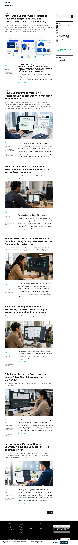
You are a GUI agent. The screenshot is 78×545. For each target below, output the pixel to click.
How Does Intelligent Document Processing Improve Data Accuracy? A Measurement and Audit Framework (26, 309)
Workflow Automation (10, 155)
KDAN (6, 67)
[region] (39, 542)
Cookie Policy (8, 543)
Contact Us (32, 531)
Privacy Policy (16, 535)
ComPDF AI (7, 429)
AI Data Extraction (8, 220)
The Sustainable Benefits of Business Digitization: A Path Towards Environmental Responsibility (65, 36)
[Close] (76, 542)
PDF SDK (7, 500)
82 (13, 512)
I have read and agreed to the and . (62, 529)
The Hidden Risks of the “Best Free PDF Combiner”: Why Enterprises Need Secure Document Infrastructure (28, 241)
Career (31, 528)
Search (57, 14)
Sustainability (32, 530)
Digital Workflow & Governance (28, 10)
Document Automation (8, 499)
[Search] (72, 16)
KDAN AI (9, 525)
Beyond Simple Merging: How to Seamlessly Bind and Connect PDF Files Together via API (27, 446)
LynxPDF (6, 293)
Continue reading (22, 82)
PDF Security (7, 294)
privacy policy (63, 529)
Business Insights (67, 10)
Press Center (42, 526)
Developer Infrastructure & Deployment (45, 10)
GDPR (23, 535)
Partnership (42, 525)
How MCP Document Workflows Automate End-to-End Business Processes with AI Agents (28, 95)
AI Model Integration (8, 149)
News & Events (58, 10)
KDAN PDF (21, 529)
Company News (7, 71)
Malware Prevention (11, 293)
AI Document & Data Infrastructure (12, 10)
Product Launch (10, 73)
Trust (41, 531)
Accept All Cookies (63, 542)
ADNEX (20, 532)
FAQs (41, 530)
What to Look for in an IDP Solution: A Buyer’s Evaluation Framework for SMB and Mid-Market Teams (27, 169)
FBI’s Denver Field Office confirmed (33, 285)
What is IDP (39, 428)
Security (20, 535)
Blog (41, 528)
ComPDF (11, 71)
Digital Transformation (11, 527)
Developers (10, 529)
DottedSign (7, 72)
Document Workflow (11, 150)
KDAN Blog (9, 6)
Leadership (32, 526)
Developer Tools (11, 498)
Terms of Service (11, 535)
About (31, 525)
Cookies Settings (55, 542)
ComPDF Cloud (7, 292)
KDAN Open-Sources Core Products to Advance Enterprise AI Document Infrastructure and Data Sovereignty (26, 18)
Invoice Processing (8, 434)
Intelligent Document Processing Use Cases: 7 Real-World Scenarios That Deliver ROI (26, 376)
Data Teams (7, 361)
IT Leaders (11, 154)
